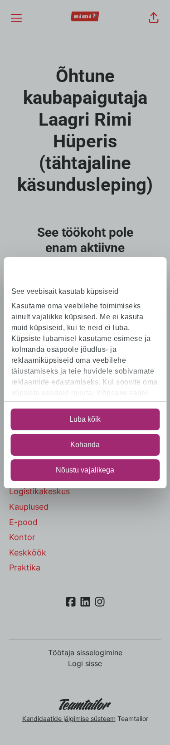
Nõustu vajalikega (85, 470)
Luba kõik (85, 419)
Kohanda (85, 444)
